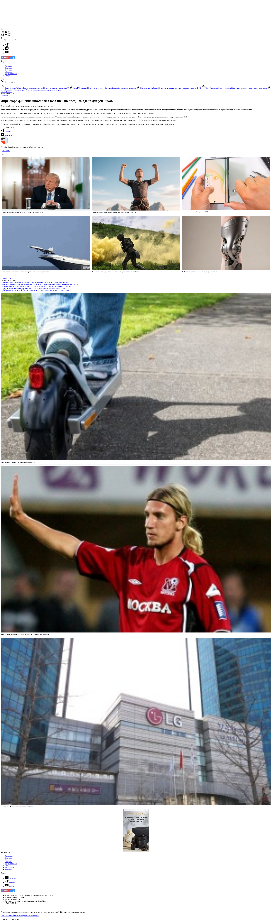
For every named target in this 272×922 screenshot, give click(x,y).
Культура (8, 858)
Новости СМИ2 (6, 279)
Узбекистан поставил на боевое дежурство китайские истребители (25, 272)
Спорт (7, 866)
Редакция (8, 869)
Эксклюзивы (9, 867)
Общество (4, 96)
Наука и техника (11, 864)
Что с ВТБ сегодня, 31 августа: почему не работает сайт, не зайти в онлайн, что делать (104, 88)
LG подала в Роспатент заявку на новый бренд (17, 807)
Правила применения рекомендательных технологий (20, 916)
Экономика (9, 856)
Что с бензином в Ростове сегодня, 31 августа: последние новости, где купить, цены (236, 88)
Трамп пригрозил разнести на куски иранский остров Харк (22, 212)
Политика (8, 860)
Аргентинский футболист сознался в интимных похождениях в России (25, 634)
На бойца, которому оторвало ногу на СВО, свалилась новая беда (115, 272)
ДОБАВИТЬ (5, 151)
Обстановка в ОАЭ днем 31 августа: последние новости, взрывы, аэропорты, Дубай (171, 88)
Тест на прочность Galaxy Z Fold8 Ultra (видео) (198, 212)
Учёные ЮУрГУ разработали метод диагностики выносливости (114, 212)
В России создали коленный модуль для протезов (199, 272)
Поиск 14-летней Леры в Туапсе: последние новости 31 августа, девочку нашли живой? (36, 88)
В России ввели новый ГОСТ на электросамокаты (18, 462)
